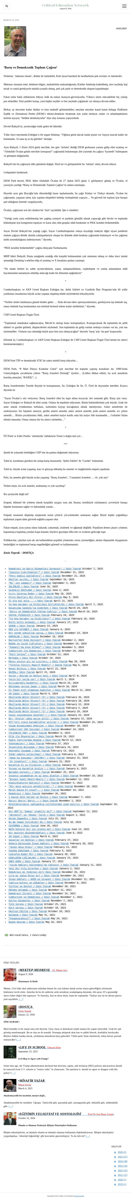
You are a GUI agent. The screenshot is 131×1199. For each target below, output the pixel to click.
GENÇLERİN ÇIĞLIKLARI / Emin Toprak (32, 857)
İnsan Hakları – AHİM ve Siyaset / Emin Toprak (39, 879)
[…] (20, 999)
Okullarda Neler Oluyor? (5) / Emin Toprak (37, 697)
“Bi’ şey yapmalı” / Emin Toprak (30, 583)
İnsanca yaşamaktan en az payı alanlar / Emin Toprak (43, 775)
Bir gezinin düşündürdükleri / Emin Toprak (37, 832)
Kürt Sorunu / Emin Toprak (26, 907)
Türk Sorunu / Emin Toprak (26, 904)
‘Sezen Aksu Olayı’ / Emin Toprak (30, 847)
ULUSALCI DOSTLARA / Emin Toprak (30, 590)
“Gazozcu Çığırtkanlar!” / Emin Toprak (34, 572)
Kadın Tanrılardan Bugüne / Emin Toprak (35, 740)
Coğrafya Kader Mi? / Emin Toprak (30, 854)
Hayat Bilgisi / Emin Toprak (27, 668)
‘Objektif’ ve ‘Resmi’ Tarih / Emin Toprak (37, 815)
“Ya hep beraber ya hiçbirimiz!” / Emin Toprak (39, 618)
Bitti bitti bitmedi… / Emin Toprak (32, 622)
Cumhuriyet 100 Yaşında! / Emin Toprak (34, 729)
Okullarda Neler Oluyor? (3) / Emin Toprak (37, 704)
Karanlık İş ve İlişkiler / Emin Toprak (35, 765)
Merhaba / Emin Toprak (23, 658)
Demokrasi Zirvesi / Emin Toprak (30, 893)
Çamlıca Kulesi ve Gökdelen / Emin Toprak (36, 882)
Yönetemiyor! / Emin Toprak (26, 743)
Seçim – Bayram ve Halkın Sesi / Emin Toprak (38, 675)
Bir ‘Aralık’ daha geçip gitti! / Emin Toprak (39, 718)
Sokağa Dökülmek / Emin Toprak (28, 850)
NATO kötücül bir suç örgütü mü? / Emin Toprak (39, 829)
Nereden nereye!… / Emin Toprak (29, 772)
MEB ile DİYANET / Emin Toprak (28, 629)
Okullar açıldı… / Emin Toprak (28, 579)
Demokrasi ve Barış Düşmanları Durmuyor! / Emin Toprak (45, 568)
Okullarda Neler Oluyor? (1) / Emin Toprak (37, 711)
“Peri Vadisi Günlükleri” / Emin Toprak (35, 575)
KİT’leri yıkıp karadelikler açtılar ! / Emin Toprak (43, 722)
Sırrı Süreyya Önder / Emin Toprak (31, 593)
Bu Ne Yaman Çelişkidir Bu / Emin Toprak (35, 822)
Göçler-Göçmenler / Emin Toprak (29, 900)
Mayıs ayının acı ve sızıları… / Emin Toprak (38, 661)
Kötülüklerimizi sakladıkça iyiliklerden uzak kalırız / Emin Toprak (54, 804)
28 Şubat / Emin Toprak (24, 693)
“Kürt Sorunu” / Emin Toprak (27, 654)
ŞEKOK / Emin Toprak (22, 625)
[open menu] (124, 6)
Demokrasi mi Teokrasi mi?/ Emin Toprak (35, 872)
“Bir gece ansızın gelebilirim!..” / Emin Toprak (41, 786)
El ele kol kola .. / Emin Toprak (30, 600)
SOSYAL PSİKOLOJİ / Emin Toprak (29, 615)
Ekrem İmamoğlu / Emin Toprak (28, 818)
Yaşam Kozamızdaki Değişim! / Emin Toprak (36, 725)
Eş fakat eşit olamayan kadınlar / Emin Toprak (39, 690)
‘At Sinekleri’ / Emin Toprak (28, 761)
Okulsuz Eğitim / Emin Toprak (28, 911)
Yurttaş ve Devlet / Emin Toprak (30, 886)
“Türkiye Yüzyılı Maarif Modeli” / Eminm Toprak (40, 665)
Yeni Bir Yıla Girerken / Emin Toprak (33, 868)
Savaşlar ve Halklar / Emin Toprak (31, 840)
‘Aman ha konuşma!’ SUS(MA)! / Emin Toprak (37, 757)
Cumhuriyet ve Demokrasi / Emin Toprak (34, 897)
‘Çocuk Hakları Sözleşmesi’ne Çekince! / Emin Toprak (43, 865)
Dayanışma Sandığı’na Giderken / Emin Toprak (38, 608)
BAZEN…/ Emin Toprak (22, 672)
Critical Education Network (65, 5)
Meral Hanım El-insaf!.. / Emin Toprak (34, 790)
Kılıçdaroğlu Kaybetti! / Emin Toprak (33, 683)
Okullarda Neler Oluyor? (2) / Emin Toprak (37, 707)
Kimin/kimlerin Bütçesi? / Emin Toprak (34, 782)
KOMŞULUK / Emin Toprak (24, 636)
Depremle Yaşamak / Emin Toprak (29, 750)
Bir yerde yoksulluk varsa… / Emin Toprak (36, 633)
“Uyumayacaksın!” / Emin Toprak (29, 918)
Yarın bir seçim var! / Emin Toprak (32, 679)
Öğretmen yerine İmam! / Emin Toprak (32, 686)
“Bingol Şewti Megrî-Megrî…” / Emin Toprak (37, 779)
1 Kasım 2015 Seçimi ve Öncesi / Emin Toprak (38, 797)
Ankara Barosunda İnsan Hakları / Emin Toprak (39, 843)
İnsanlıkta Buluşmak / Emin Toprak (31, 747)
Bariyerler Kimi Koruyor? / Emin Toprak (35, 640)
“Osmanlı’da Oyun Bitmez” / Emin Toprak (35, 647)
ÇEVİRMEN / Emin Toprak (24, 825)
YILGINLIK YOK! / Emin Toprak (28, 732)
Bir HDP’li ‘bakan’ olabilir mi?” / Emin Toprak (40, 811)
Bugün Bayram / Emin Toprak (26, 922)
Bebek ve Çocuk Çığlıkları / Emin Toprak (35, 643)
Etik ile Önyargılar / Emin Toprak (31, 736)
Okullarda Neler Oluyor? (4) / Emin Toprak (37, 700)
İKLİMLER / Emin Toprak (24, 586)
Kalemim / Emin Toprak (23, 914)
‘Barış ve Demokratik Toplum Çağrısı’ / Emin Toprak (43, 611)
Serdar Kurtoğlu (79, 1196)
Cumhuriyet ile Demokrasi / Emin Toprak (35, 650)
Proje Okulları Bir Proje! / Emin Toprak (35, 597)
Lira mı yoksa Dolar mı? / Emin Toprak (34, 875)
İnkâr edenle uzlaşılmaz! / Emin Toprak (35, 754)
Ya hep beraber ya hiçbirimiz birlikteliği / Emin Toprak (46, 604)
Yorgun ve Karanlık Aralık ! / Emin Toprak (37, 768)
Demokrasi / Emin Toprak (24, 793)
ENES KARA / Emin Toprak (24, 861)
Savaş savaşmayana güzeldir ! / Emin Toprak (37, 715)
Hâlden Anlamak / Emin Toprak (28, 890)
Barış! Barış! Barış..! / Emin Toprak (33, 800)
